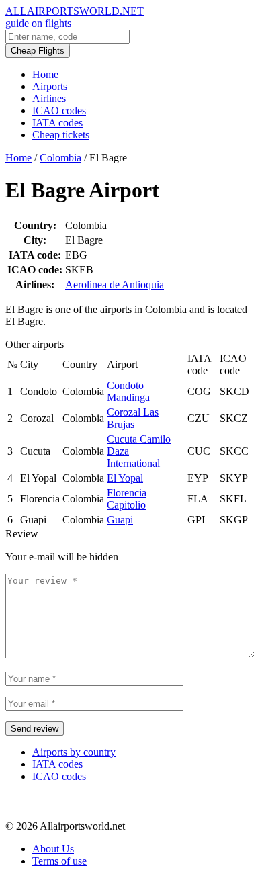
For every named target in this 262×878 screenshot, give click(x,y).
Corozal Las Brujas (133, 418)
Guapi (120, 519)
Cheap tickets (60, 134)
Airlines (49, 98)
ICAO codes (59, 110)
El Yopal (125, 478)
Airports (49, 86)
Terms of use (59, 861)
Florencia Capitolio (126, 499)
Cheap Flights (37, 51)
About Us (53, 848)
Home (45, 74)
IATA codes (57, 122)
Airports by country (74, 752)
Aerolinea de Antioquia (114, 284)
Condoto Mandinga (128, 391)
